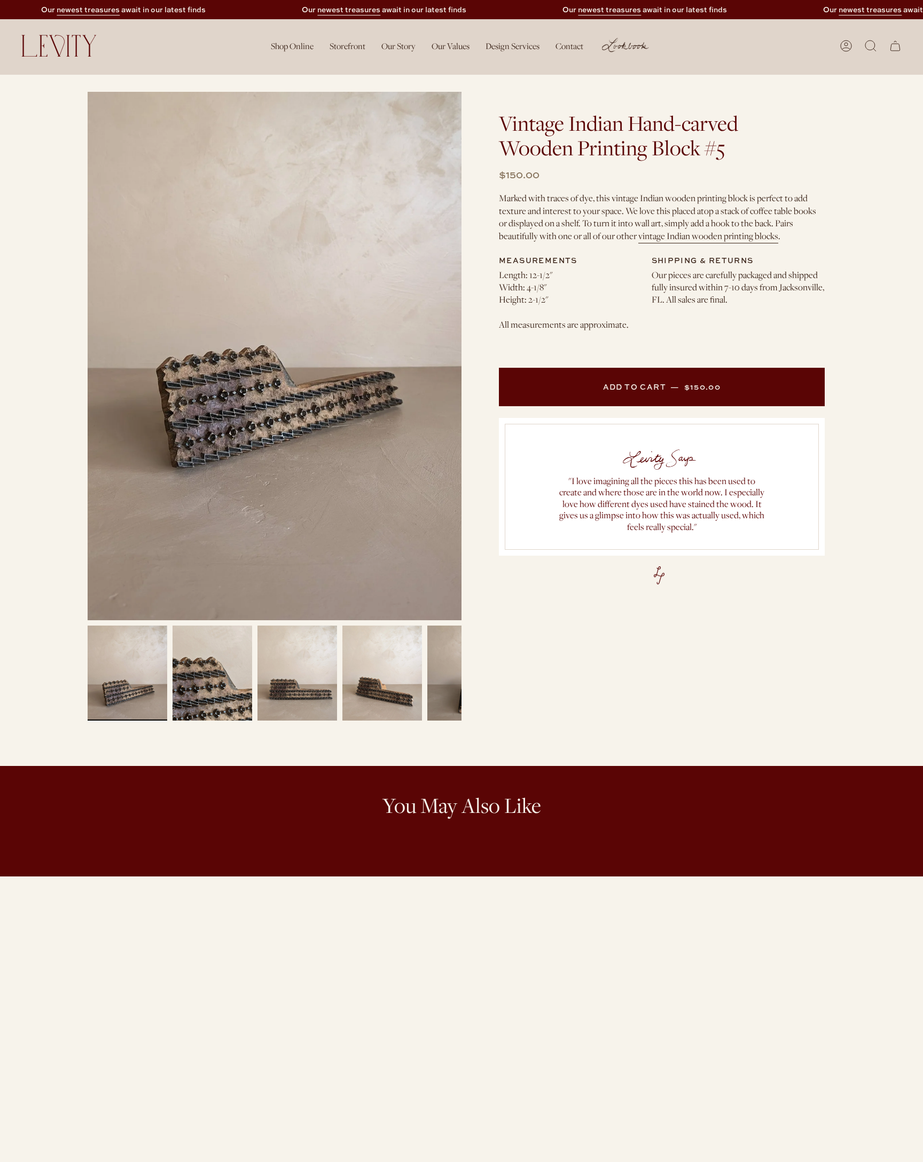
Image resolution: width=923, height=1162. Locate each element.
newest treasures (88, 9)
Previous (87, 356)
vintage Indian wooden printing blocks (708, 236)
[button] (292, 45)
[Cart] (895, 46)
